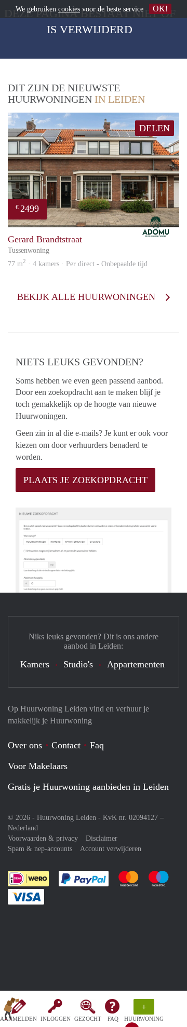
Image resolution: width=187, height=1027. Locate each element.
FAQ (113, 1019)
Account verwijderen (110, 849)
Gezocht (87, 1019)
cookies (69, 9)
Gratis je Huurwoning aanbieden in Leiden (88, 787)
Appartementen (136, 664)
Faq (97, 745)
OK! (160, 8)
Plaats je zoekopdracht (85, 480)
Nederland (23, 828)
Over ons (25, 745)
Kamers (34, 664)
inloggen (56, 1019)
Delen (154, 128)
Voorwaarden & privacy (43, 838)
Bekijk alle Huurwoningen (87, 297)
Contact (66, 745)
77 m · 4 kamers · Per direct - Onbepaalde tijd (78, 264)
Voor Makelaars (38, 766)
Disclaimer (101, 838)
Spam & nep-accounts (40, 849)
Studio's (78, 664)
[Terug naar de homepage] (11, 1011)
